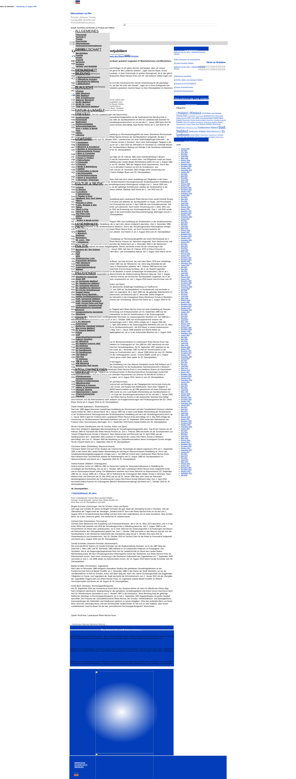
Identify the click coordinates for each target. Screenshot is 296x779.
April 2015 (184, 413)
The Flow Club (83, 214)
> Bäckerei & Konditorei (87, 147)
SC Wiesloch (82, 341)
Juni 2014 (184, 432)
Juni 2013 (184, 456)
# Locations (81, 192)
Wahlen (79, 269)
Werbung (79, 767)
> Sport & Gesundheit (86, 177)
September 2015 (186, 403)
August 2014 (185, 428)
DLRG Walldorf (83, 102)
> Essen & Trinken (85, 158)
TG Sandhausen (84, 352)
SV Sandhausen (83, 350)
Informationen (83, 43)
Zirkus (79, 218)
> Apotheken (82, 142)
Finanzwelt (81, 35)
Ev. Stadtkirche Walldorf (87, 283)
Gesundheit (86, 70)
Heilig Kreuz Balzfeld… (87, 294)
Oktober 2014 (185, 424)
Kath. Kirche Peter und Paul (89, 303)
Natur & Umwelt (90, 110)
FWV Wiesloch (83, 263)
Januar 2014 (185, 442)
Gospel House (83, 292)
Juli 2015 (184, 407)
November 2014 (186, 423)
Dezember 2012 (186, 467)
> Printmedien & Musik (87, 171)
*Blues (79, 200)
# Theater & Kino (84, 196)
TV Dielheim (82, 359)
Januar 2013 (185, 465)
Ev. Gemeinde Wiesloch (87, 285)
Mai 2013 (184, 458)
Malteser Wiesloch (85, 100)
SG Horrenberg (83, 348)
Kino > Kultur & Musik (86, 128)
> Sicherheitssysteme (86, 175)
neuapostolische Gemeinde (89, 312)
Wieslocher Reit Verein (87, 365)
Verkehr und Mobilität (86, 66)
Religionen (85, 273)
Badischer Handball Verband (90, 326)
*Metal (79, 207)
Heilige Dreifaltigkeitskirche (89, 296)
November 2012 (186, 469)
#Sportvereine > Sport (86, 392)
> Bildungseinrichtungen (88, 77)
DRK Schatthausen (85, 98)
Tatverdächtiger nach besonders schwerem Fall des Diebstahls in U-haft (107, 657)
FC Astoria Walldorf (85, 330)
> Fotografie (82, 162)
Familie (79, 55)
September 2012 (186, 473)
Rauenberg (81, 238)
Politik (81, 246)
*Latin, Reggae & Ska (86, 205)
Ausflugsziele (82, 117)
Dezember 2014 (186, 421)
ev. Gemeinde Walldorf (87, 281)
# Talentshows (83, 194)
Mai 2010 (184, 475)
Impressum (79, 763)
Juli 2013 (184, 454)
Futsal (79, 332)
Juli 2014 (184, 430)
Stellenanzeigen (91, 369)
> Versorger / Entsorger (87, 180)
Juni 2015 (184, 409)
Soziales (80, 64)
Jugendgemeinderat (86, 267)
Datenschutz (80, 765)
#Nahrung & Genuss (86, 385)
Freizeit (82, 114)
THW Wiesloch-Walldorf (87, 106)
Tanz (78, 131)
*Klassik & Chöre (84, 203)
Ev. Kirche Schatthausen (88, 290)
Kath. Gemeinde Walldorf (88, 299)
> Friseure (81, 164)
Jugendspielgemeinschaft (88, 337)
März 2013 (184, 462)
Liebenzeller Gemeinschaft (89, 305)
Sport (81, 318)
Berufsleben (82, 53)
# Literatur (81, 189)
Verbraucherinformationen (89, 46)
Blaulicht (84, 87)
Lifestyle (80, 135)
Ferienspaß (81, 120)
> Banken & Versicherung (88, 149)
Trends (79, 39)
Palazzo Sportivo (84, 339)
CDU (78, 252)
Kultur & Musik (89, 183)
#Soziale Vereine (84, 390)
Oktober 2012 (185, 471)
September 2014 (186, 426)
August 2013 (185, 452)
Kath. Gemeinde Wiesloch (88, 301)
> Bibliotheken (83, 84)
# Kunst (79, 187)
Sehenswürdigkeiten (86, 126)
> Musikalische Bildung (87, 81)
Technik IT (81, 37)
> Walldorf (81, 231)
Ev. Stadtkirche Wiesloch (88, 288)
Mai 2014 (184, 434)
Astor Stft (80, 279)
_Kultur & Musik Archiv (87, 220)
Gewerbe (83, 139)
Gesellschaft (88, 49)
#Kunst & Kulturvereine (87, 381)
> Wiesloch (81, 233)
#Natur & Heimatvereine (87, 387)
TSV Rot (80, 357)
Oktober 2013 (185, 448)
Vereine (82, 373)
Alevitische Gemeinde (86, 277)
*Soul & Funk (82, 211)
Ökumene (80, 314)
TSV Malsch (81, 354)
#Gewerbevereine (84, 379)
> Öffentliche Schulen (86, 79)
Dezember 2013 (186, 444)
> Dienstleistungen (85, 156)
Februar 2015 (185, 417)
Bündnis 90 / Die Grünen (88, 249)
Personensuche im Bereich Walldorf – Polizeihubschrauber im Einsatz (106, 644)
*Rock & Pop (82, 209)
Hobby (79, 133)
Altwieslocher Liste (85, 258)
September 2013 (186, 450)
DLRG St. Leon (83, 104)
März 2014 (184, 438)
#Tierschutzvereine (85, 394)
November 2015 (186, 399)
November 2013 (186, 446)
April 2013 (184, 460)
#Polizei (79, 91)
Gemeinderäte (83, 265)
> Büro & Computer (85, 153)
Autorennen (81, 324)
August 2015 (185, 405)
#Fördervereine (83, 376)
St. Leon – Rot (83, 240)
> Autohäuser (82, 145)
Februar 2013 (185, 463)
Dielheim (80, 235)
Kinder (79, 57)
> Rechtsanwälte (84, 173)
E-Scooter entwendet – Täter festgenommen (92, 631)
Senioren (80, 62)
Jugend (79, 60)
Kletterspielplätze (84, 124)
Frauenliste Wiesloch (86, 260)
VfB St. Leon (82, 361)
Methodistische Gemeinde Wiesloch (88, 308)
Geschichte (81, 41)
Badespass (81, 122)
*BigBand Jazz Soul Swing (89, 198)
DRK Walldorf (82, 95)
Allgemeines (87, 31)
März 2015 (184, 415)
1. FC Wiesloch (83, 321)
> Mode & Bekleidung (86, 166)
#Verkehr (80, 396)
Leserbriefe (86, 224)
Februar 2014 (185, 440)
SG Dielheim (82, 346)
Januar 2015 (185, 419)
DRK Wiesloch (83, 93)
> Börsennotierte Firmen (88, 151)
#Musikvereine (83, 383)
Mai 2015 (184, 411)
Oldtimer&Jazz (83, 216)
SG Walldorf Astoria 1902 (88, 343)
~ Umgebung (82, 242)
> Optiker (80, 169)
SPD (78, 256)
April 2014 (184, 436)
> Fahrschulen (83, 160)
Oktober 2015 (185, 401)
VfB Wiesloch (82, 363)
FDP (78, 254)
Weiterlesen (73, 640)
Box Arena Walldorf (85, 328)
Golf (78, 335)
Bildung (82, 73)
